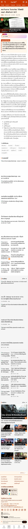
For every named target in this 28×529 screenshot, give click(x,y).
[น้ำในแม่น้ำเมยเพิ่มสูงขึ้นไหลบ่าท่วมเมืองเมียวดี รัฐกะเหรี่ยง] (5, 257)
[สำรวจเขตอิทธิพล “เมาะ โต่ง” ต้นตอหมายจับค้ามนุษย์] (21, 442)
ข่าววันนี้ (20, 150)
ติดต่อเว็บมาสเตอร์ (17, 479)
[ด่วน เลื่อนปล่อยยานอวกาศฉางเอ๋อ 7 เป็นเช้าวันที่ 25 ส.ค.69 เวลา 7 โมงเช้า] (14, 228)
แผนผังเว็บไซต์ (3, 476)
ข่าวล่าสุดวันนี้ (4, 153)
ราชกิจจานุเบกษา (13, 148)
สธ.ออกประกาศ (4, 148)
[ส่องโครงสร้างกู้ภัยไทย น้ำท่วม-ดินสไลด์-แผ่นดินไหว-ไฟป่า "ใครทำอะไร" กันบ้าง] (5, 378)
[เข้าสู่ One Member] (26, 2)
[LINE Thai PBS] (14, 510)
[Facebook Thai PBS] (2, 510)
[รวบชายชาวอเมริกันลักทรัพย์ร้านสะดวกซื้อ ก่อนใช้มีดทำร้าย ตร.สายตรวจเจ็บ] (5, 243)
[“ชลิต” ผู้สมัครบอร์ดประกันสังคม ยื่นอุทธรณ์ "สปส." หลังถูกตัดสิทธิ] (5, 386)
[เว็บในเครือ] (2, 2)
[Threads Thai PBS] (11, 510)
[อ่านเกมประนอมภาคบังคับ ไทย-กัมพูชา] (7, 442)
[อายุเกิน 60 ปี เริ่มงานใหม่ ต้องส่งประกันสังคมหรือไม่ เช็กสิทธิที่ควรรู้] (14, 311)
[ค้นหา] (5, 2)
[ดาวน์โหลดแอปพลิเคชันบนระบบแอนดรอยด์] (12, 494)
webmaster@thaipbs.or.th (11, 505)
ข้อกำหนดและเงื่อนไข (18, 476)
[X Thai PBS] (5, 510)
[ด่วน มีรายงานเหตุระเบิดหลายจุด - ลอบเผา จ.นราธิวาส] (14, 167)
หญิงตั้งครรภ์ (13, 150)
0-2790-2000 (6, 503)
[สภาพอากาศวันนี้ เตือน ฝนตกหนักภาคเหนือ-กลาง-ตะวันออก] (14, 334)
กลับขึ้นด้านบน (22, 472)
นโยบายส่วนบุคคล (4, 481)
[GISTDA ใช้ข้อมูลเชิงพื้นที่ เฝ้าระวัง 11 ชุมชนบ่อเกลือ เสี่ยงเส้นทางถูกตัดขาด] (5, 263)
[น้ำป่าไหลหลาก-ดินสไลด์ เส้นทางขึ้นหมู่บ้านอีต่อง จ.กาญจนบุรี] (14, 207)
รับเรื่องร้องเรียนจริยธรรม (19, 481)
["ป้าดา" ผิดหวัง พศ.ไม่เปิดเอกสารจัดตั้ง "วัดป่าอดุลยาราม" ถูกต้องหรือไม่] (5, 370)
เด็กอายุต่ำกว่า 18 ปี (5, 150)
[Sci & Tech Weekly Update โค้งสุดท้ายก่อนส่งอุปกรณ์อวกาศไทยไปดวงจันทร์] (7, 455)
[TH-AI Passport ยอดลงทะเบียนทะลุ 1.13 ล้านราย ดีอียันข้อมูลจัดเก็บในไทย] (5, 354)
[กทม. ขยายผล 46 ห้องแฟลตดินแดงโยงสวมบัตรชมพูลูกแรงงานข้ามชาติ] (14, 412)
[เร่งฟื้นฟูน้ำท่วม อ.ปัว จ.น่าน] (21, 455)
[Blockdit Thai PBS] (22, 510)
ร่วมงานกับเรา (3, 483)
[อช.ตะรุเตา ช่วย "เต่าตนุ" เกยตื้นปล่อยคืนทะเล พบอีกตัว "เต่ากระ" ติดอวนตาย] (5, 250)
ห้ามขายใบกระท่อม (22, 148)
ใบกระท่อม (10, 145)
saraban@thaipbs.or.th (18, 507)
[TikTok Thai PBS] (19, 510)
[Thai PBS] (14, 2)
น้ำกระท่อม (17, 145)
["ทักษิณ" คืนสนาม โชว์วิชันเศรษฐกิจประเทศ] (21, 428)
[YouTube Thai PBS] (16, 510)
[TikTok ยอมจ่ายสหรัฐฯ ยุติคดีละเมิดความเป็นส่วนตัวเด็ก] (7, 428)
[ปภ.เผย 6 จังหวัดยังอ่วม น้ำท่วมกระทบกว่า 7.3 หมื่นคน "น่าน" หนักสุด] (5, 393)
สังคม (2, 15)
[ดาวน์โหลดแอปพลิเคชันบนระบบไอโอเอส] (12, 490)
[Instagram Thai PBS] (8, 510)
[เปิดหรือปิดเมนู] (23, 2)
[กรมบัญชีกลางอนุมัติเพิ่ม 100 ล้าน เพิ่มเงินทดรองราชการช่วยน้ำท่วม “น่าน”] (14, 187)
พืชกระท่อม (4, 145)
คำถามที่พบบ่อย (4, 479)
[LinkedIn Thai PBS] (25, 510)
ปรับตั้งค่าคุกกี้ (17, 483)
